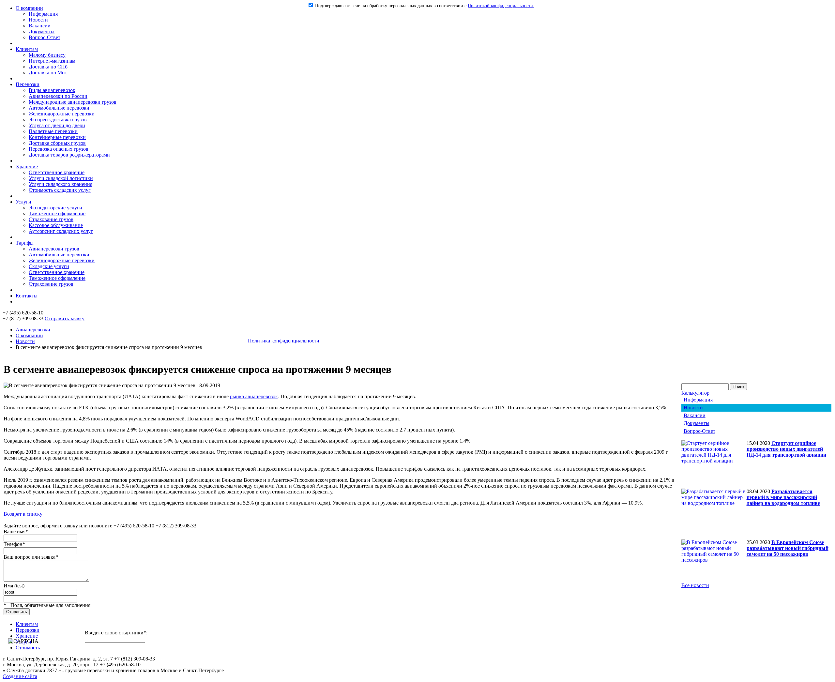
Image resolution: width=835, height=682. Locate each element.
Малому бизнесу (47, 55)
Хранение (27, 166)
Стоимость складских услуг (60, 190)
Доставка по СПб (48, 66)
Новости (38, 20)
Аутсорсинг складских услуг (61, 231)
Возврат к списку (23, 514)
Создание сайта (20, 676)
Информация (43, 14)
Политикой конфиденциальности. (501, 5)
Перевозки (27, 84)
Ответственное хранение (56, 172)
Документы (41, 31)
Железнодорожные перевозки (62, 113)
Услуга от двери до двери (57, 125)
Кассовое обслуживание (56, 225)
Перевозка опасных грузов (58, 149)
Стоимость (28, 647)
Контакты (27, 295)
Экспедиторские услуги (55, 207)
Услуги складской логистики (61, 178)
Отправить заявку (64, 318)
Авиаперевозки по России (58, 96)
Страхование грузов (51, 219)
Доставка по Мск (48, 72)
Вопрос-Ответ (44, 37)
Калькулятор (695, 393)
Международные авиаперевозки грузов (72, 102)
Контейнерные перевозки (57, 137)
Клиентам (27, 49)
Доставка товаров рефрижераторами (69, 155)
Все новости (695, 585)
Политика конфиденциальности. (284, 340)
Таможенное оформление (57, 213)
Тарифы (25, 243)
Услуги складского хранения (60, 184)
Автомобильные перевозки (59, 108)
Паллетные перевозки (53, 131)
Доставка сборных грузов (57, 143)
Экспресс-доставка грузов (58, 119)
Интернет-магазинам (52, 61)
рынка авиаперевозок (254, 396)
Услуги (23, 202)
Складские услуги (49, 266)
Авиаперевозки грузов (54, 248)
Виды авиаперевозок (52, 90)
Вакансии (40, 25)
